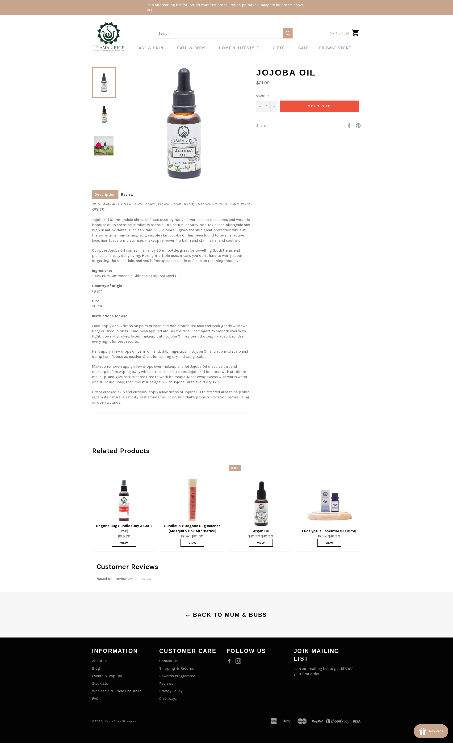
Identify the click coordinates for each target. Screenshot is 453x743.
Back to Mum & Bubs (229, 615)
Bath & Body (191, 48)
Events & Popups (107, 676)
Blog (96, 668)
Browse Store (335, 48)
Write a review (139, 578)
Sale (303, 48)
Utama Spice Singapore (120, 721)
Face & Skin (150, 48)
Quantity (263, 95)
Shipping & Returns (176, 668)
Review (127, 194)
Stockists (100, 683)
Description (105, 194)
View (124, 543)
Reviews (166, 683)
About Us (100, 661)
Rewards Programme (177, 676)
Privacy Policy (170, 691)
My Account (339, 33)
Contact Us (168, 661)
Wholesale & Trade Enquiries (117, 691)
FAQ (95, 698)
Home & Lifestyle (239, 48)
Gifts (279, 48)
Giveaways (168, 698)
